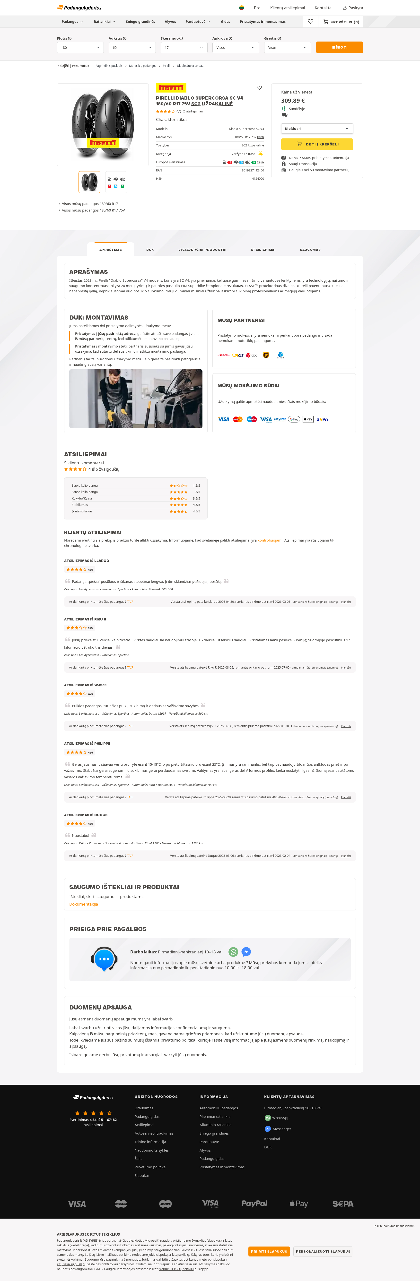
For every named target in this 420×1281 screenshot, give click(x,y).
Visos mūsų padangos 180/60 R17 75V (93, 210)
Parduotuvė (196, 21)
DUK (150, 250)
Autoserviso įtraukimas (154, 1133)
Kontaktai (323, 7)
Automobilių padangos (219, 1107)
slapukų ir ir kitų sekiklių (176, 1269)
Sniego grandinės (140, 21)
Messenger (282, 1128)
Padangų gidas (147, 1116)
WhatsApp (280, 1117)
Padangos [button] (70, 21)
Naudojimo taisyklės (152, 1150)
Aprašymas (110, 250)
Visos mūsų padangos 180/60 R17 (90, 203)
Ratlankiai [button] (103, 21)
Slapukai (142, 1175)
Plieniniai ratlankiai (215, 1116)
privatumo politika (178, 1040)
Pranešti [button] (346, 601)
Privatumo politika (150, 1166)
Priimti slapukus (269, 1251)
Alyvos (170, 21)
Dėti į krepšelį (322, 144)
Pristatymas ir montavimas (263, 21)
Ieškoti (340, 47)
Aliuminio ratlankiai (216, 1124)
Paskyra (356, 7)
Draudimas (144, 1107)
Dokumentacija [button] (83, 904)
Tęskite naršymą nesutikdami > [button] (394, 1226)
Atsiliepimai (263, 250)
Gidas (225, 21)
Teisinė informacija (150, 1141)
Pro (257, 7)
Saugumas (310, 250)
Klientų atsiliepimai (287, 7)
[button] (315, 601)
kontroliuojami (270, 540)
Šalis (138, 1158)
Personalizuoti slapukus (323, 1251)
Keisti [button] (260, 137)
